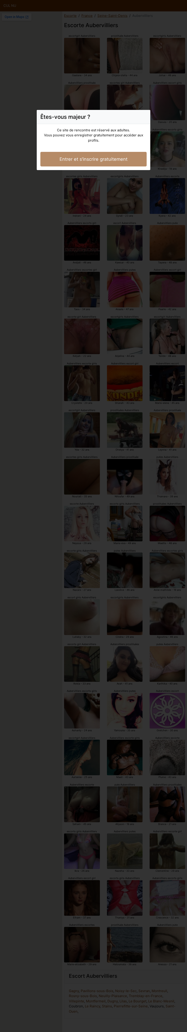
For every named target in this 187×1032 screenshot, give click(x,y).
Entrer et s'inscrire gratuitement (93, 159)
